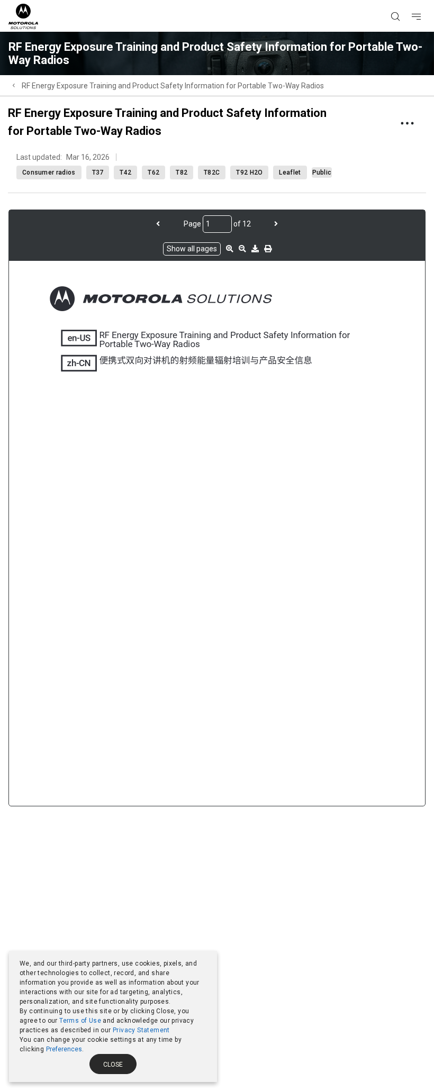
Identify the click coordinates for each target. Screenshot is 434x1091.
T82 (181, 172)
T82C (212, 172)
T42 (125, 172)
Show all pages (192, 248)
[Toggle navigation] (425, 0)
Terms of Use (80, 1020)
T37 (98, 172)
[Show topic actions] (407, 123)
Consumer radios (49, 172)
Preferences (64, 1049)
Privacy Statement (141, 1030)
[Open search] (408, 0)
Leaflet (290, 172)
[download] (255, 248)
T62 (153, 172)
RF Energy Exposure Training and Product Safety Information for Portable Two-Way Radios (173, 85)
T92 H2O (249, 172)
